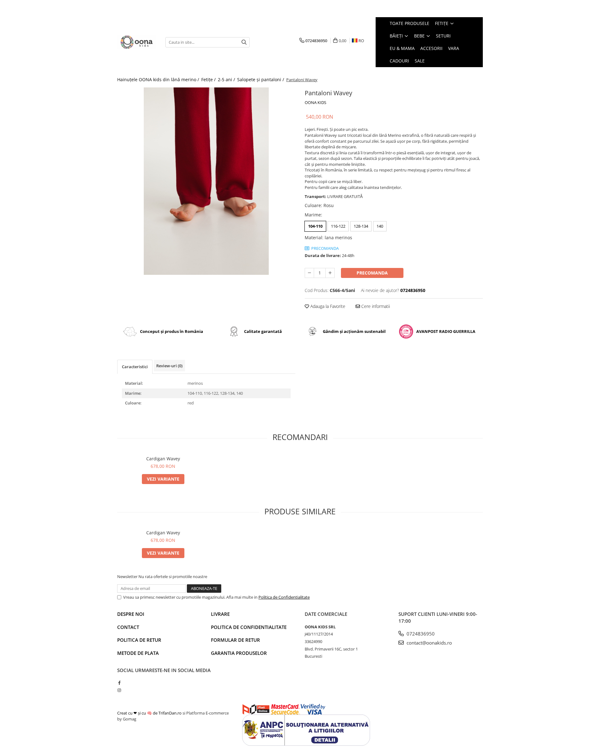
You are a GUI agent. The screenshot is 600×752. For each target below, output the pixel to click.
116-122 (338, 226)
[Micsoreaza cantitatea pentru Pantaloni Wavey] (309, 273)
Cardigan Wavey (163, 459)
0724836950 (420, 634)
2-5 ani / (227, 79)
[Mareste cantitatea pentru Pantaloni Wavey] (330, 273)
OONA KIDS (315, 102)
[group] (206, 181)
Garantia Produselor (239, 653)
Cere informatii (375, 306)
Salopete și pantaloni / (261, 79)
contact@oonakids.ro (428, 643)
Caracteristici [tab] (135, 366)
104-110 (315, 226)
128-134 (361, 226)
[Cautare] (244, 42)
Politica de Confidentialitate (284, 597)
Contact (128, 627)
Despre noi (130, 614)
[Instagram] (119, 690)
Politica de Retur (139, 640)
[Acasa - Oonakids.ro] (136, 42)
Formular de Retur (235, 640)
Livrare (220, 614)
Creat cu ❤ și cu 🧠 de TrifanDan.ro (149, 713)
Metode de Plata (138, 653)
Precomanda (372, 273)
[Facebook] (119, 682)
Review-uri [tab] (169, 366)
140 (380, 226)
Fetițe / (209, 79)
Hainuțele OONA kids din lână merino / (158, 79)
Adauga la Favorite (327, 306)
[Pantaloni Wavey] (206, 181)
